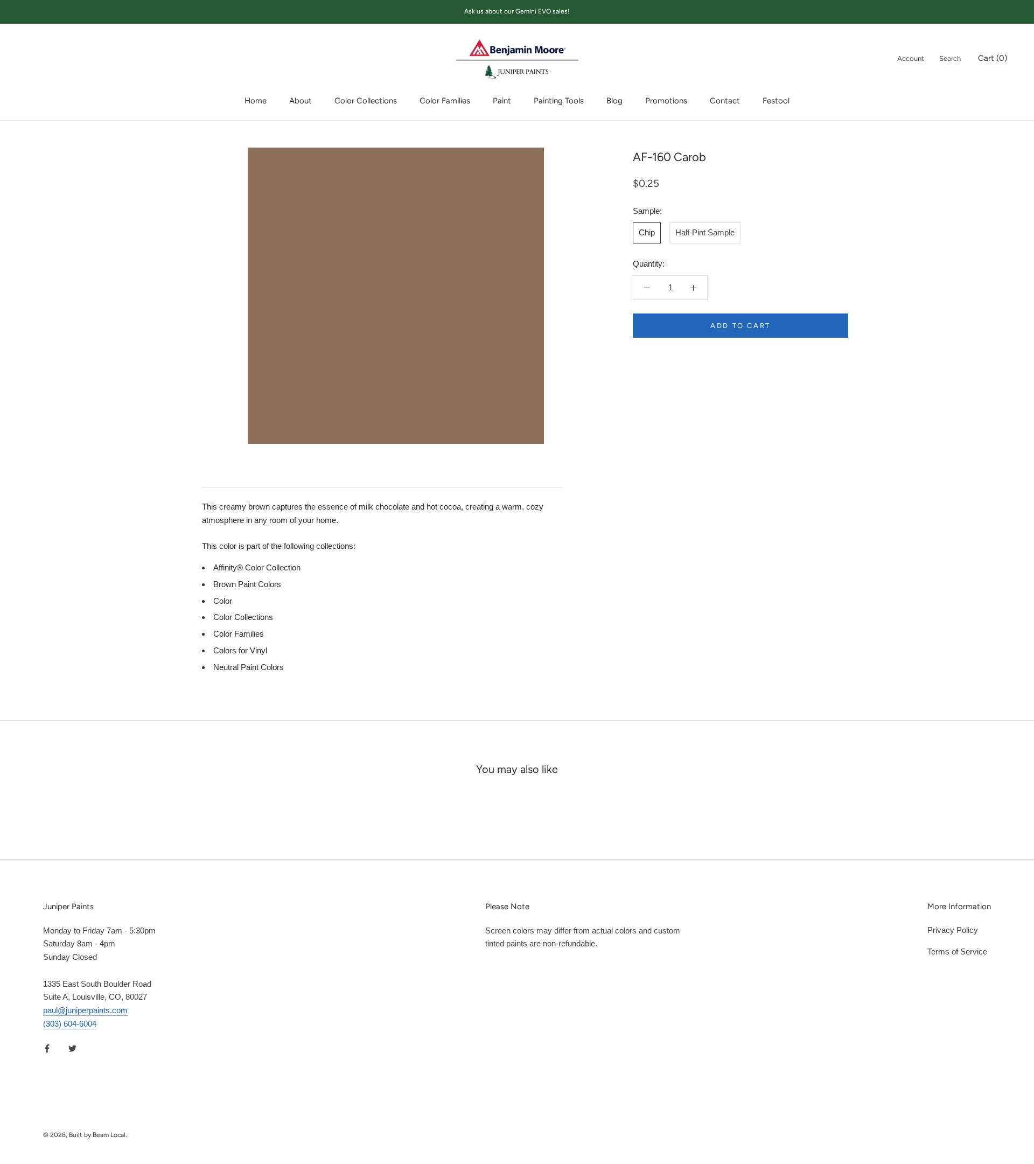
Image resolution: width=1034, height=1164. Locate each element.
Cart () (992, 57)
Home (255, 101)
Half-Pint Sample (705, 232)
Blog (614, 101)
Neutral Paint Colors (248, 667)
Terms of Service (957, 951)
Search (950, 58)
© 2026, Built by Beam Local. (85, 1135)
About (300, 101)
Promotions (666, 101)
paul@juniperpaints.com (85, 1010)
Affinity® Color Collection (257, 567)
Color (222, 600)
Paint (502, 101)
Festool (776, 101)
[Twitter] (72, 1048)
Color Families (445, 101)
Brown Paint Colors (247, 584)
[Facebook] (47, 1048)
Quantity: (649, 263)
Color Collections (365, 101)
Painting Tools (559, 101)
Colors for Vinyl (240, 650)
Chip (647, 232)
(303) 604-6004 (69, 1023)
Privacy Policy (952, 930)
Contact (725, 101)
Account (910, 58)
